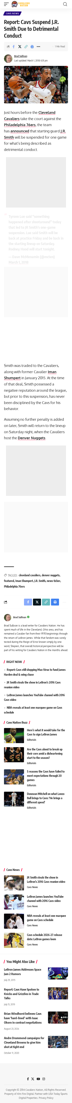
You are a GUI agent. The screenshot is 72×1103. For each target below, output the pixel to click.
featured (9, 581)
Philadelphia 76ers (20, 125)
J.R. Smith (39, 581)
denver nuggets (51, 575)
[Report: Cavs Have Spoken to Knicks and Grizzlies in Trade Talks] (58, 993)
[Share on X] (20, 46)
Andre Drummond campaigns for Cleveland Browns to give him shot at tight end (24, 1042)
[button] (7, 4)
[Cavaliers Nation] (20, 4)
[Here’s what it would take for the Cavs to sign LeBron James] (14, 735)
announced (19, 131)
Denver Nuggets (31, 438)
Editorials (31, 739)
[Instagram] (43, 1079)
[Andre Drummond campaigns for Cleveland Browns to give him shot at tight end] (58, 1042)
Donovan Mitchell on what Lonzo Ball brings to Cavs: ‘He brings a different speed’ (45, 798)
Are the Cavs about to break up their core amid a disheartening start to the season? (44, 753)
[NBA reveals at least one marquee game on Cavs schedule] (14, 921)
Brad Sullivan (20, 56)
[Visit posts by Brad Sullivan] (8, 58)
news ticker (53, 581)
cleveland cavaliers (29, 575)
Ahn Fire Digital (25, 1093)
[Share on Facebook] (13, 46)
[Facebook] (28, 1079)
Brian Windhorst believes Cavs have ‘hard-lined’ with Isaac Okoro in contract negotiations (23, 1018)
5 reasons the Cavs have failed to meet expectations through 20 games (46, 776)
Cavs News (12, 13)
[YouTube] (38, 1079)
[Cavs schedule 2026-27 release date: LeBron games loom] (14, 940)
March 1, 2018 (19, 262)
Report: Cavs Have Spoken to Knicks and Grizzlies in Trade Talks (21, 994)
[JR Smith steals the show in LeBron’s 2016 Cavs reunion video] (14, 882)
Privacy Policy (46, 1097)
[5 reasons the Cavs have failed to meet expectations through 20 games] (14, 776)
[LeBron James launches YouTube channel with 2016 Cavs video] (14, 902)
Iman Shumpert (24, 581)
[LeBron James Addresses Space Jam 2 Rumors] (58, 973)
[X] (32, 1079)
